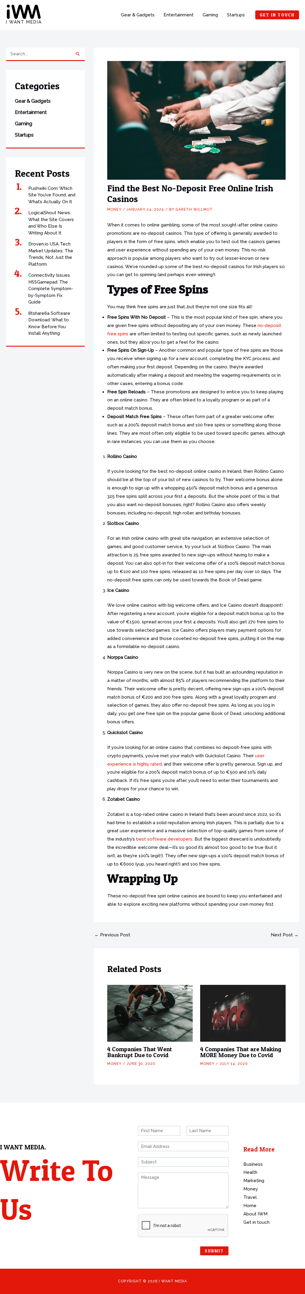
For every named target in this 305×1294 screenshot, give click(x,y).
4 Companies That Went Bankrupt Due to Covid (139, 1052)
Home (249, 1205)
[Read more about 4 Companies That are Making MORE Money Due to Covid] (243, 1013)
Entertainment (179, 15)
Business (253, 1164)
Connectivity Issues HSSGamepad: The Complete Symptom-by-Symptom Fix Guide (50, 289)
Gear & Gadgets (138, 15)
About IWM (255, 1214)
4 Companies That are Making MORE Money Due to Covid (240, 1052)
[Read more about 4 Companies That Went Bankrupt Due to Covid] (150, 1013)
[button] (277, 14)
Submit (214, 1250)
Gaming (210, 15)
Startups (236, 15)
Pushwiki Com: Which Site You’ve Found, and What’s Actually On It (51, 195)
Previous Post (112, 935)
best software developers (164, 839)
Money (114, 209)
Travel (250, 1197)
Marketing (253, 1180)
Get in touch (256, 1222)
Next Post (284, 935)
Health (250, 1172)
